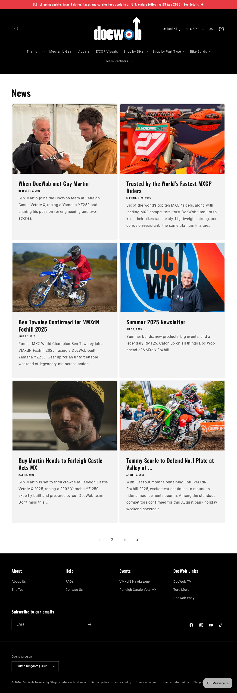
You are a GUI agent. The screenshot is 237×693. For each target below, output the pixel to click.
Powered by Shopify (47, 682)
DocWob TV (182, 581)
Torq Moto (181, 589)
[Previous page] (87, 540)
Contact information (176, 682)
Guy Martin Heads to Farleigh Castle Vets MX (61, 464)
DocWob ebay (184, 598)
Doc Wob (28, 682)
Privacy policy (123, 682)
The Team (19, 589)
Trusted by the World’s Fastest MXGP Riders (169, 187)
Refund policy (100, 682)
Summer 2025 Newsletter (155, 322)
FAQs (69, 581)
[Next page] (150, 540)
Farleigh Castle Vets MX (138, 589)
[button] (17, 29)
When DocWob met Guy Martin (54, 183)
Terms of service (147, 682)
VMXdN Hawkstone (134, 581)
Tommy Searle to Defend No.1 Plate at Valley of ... (170, 464)
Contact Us (74, 589)
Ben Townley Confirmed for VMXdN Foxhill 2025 (59, 325)
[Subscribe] (89, 624)
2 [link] (112, 539)
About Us (19, 581)
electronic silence (74, 682)
